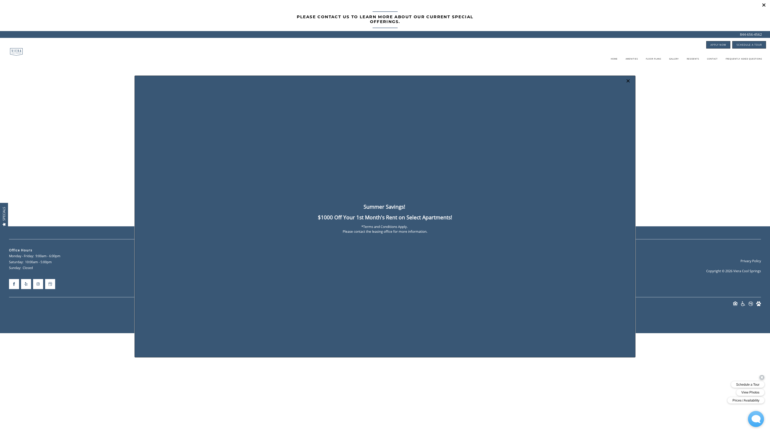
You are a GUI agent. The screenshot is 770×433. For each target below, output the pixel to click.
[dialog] (385, 216)
